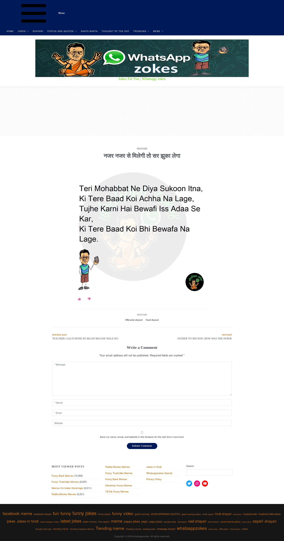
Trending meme (110, 528)
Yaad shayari (235, 529)
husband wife (250, 514)
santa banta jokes (230, 521)
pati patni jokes (170, 521)
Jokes (22, 31)
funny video (122, 513)
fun (56, 513)
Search (190, 466)
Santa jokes (246, 521)
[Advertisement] (142, 111)
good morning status (191, 514)
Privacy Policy (154, 479)
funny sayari (104, 514)
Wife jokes (223, 529)
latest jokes (70, 521)
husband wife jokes (270, 514)
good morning (142, 514)
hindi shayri (237, 514)
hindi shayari (223, 514)
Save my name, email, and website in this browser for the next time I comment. (142, 436)
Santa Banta (89, 31)
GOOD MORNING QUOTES (165, 514)
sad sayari (182, 521)
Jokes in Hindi (153, 466)
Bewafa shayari (134, 320)
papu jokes (155, 521)
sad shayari (153, 320)
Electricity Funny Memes (118, 485)
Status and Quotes (60, 31)
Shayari (38, 31)
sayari (258, 521)
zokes (245, 528)
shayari (270, 521)
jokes (11, 521)
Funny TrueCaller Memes (65, 481)
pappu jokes (132, 521)
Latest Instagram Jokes (49, 521)
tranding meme (60, 528)
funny (65, 513)
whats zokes (213, 529)
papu (144, 521)
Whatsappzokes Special (159, 473)
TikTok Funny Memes (117, 491)
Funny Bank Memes (62, 475)
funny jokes (84, 512)
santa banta (213, 521)
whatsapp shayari (166, 528)
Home (10, 31)
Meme (156, 31)
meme (116, 521)
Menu (61, 13)
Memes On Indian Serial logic (67, 488)
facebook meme (17, 513)
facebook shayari (42, 514)
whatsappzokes (192, 528)
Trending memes (133, 528)
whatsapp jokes (149, 529)
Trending (139, 31)
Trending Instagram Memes (82, 529)
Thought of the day (115, 31)
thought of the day (43, 529)
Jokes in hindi (27, 521)
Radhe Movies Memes (64, 494)
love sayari (103, 521)
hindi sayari (207, 514)
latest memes (90, 521)
